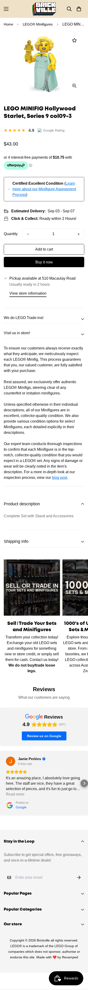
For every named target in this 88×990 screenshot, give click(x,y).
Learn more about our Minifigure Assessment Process (44, 189)
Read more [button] (15, 794)
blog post (59, 478)
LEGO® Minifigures (38, 24)
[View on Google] (10, 761)
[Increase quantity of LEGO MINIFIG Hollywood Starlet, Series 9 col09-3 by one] (78, 234)
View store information (27, 293)
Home (8, 24)
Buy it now (44, 262)
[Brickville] (44, 9)
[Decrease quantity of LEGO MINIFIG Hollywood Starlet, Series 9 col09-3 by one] (28, 234)
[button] (78, 9)
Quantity (11, 234)
